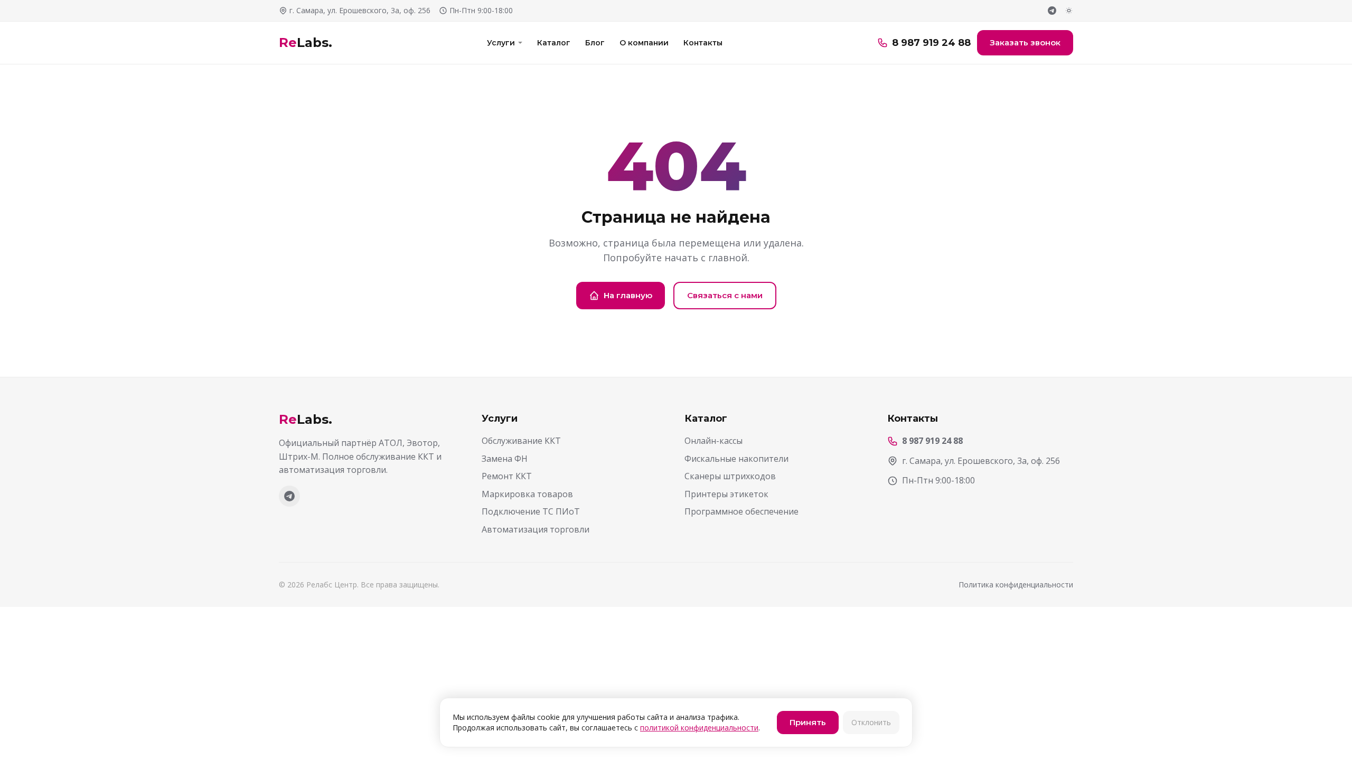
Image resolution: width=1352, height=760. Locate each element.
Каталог (553, 43)
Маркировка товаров (527, 494)
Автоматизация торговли (535, 529)
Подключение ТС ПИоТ (531, 511)
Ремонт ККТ (507, 476)
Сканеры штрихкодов (730, 476)
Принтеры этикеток (726, 494)
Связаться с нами (725, 295)
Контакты (702, 43)
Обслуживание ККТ (521, 440)
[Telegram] (1052, 10)
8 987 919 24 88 (931, 43)
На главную (628, 295)
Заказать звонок (1025, 42)
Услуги (501, 43)
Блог (595, 43)
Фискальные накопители (736, 458)
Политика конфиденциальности (1016, 585)
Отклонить (871, 722)
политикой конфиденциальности (699, 728)
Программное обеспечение (741, 511)
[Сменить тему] (1069, 10)
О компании (644, 43)
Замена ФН (505, 458)
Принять (808, 722)
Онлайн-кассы (713, 440)
